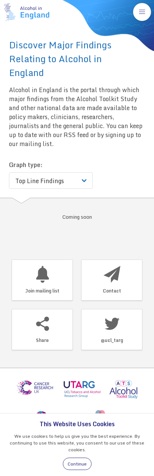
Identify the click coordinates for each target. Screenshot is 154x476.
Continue (77, 463)
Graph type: (26, 164)
